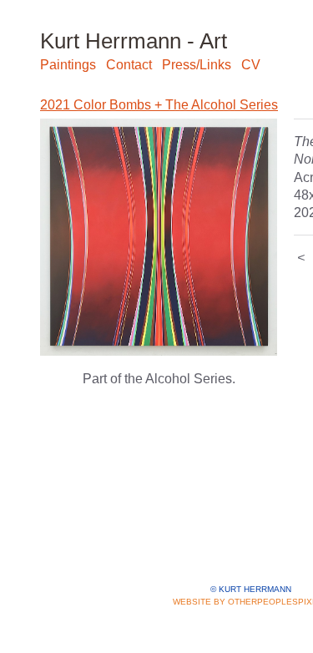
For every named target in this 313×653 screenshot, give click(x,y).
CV (250, 65)
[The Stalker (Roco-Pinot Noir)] (158, 237)
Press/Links (196, 65)
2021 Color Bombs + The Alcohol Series (159, 105)
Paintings (68, 65)
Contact (129, 65)
